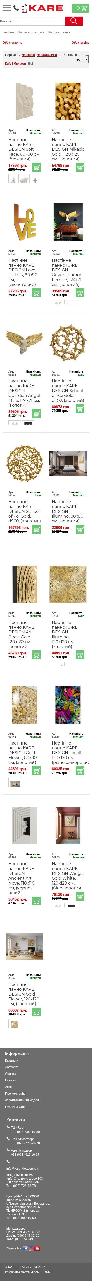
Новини (10, 1080)
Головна (9, 32)
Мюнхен (20, 63)
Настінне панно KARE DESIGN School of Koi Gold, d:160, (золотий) (24, 511)
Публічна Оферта (18, 1107)
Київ (8, 63)
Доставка (11, 1067)
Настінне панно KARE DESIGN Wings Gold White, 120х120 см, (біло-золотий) (67, 875)
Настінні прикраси (31, 32)
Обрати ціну (80, 42)
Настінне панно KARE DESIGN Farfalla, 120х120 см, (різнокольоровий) (68, 753)
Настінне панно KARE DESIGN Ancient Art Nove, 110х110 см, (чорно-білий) (21, 878)
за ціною (28, 55)
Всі (30, 63)
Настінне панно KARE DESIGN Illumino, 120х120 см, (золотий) (65, 634)
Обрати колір (12, 42)
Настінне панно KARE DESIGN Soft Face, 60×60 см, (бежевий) (24, 149)
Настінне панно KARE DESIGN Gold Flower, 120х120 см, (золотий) (23, 994)
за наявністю (47, 55)
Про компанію (15, 1093)
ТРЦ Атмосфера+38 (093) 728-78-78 (25, 1141)
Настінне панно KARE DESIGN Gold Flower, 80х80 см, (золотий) (22, 753)
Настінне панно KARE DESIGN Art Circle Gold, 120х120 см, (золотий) (21, 634)
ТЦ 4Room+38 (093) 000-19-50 (25, 1130)
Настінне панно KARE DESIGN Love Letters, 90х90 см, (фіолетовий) (23, 272)
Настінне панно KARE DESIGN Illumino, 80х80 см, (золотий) (67, 511)
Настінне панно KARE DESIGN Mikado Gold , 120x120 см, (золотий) (68, 149)
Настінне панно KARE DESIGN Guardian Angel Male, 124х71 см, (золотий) (24, 393)
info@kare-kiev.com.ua (22, 1168)
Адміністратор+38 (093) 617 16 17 (25, 1152)
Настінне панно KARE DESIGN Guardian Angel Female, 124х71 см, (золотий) (68, 272)
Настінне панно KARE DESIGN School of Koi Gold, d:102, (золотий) (68, 391)
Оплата (10, 1074)
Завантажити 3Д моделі (22, 1100)
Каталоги (11, 1060)
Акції (8, 1087)
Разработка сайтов (17, 1271)
